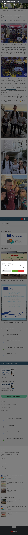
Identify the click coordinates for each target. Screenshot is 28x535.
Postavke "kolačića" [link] (6, 270)
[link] (14, 6)
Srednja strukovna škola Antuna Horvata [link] (11, 1)
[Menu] (26, 1)
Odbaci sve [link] (21, 270)
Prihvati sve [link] (15, 270)
